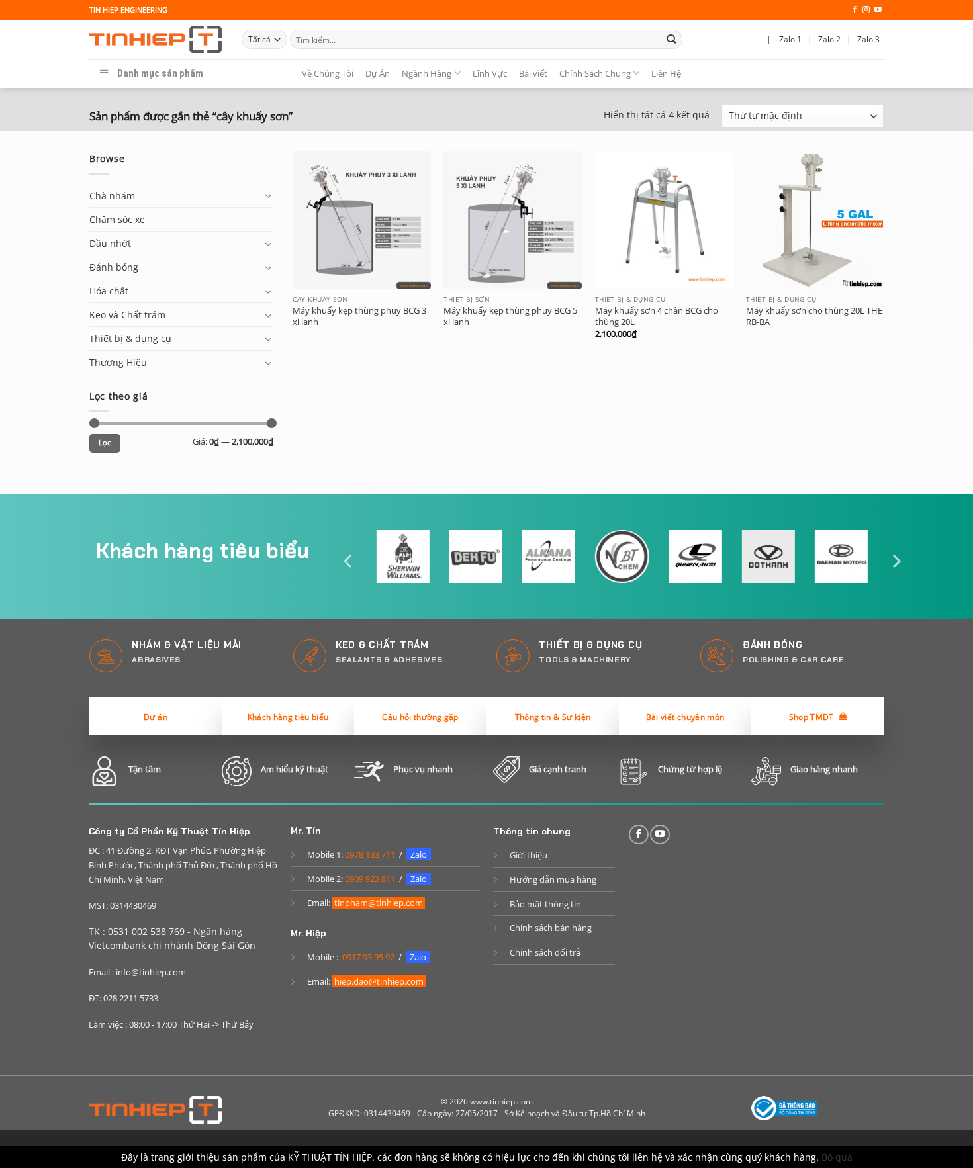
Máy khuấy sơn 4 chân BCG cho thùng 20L (656, 316)
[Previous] (349, 560)
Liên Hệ (666, 73)
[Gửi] (671, 39)
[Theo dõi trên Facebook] (854, 10)
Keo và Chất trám (127, 314)
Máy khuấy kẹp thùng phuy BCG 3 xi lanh (359, 316)
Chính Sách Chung (595, 73)
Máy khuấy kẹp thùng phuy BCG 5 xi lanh (510, 316)
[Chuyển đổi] (268, 195)
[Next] (895, 560)
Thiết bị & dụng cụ (130, 338)
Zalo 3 (868, 39)
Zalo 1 (790, 39)
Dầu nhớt (110, 243)
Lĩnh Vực (490, 73)
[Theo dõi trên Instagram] (866, 10)
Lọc (105, 442)
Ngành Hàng (426, 73)
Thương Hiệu (118, 362)
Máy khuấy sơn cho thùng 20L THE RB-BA (814, 316)
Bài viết (533, 73)
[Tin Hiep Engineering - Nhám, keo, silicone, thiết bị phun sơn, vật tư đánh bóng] (155, 40)
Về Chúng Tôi (327, 73)
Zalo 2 (829, 39)
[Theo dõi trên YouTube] (878, 10)
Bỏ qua (837, 1157)
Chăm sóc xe (117, 219)
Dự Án (377, 73)
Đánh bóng (113, 267)
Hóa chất (108, 291)
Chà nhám (112, 195)
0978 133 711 (370, 854)
